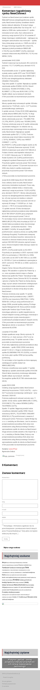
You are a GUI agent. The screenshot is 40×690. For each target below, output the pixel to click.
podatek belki (5, 590)
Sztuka (14, 597)
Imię (3, 502)
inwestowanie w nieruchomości (10, 570)
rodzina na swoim (7, 597)
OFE (19, 587)
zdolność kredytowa (8, 599)
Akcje (4, 562)
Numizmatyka (30, 585)
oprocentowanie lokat (27, 587)
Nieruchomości (20, 585)
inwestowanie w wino (24, 570)
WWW (4, 517)
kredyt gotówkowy (21, 577)
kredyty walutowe (19, 582)
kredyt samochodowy (7, 580)
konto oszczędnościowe (9, 577)
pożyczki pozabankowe (25, 590)
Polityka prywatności (9, 684)
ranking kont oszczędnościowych (11, 594)
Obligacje (5, 587)
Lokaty (26, 582)
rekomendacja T (25, 594)
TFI (17, 597)
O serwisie (5, 686)
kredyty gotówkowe (25, 580)
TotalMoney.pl (23, 597)
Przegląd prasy (20, 455)
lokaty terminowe (8, 585)
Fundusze (5, 568)
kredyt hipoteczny (31, 577)
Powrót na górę (8, 677)
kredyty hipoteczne (8, 582)
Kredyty (16, 580)
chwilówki (24, 562)
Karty (4, 575)
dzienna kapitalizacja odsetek (10, 565)
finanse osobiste (24, 565)
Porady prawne (14, 590)
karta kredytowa (30, 572)
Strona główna (6, 681)
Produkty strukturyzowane (11, 592)
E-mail (4, 509)
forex (30, 565)
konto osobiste (22, 575)
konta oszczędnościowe (12, 575)
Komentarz (5, 477)
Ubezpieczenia (32, 597)
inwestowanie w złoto (19, 572)
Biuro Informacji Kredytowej (14, 562)
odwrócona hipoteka (13, 587)
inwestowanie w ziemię (8, 572)
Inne (27, 567)
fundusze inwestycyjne (17, 568)
